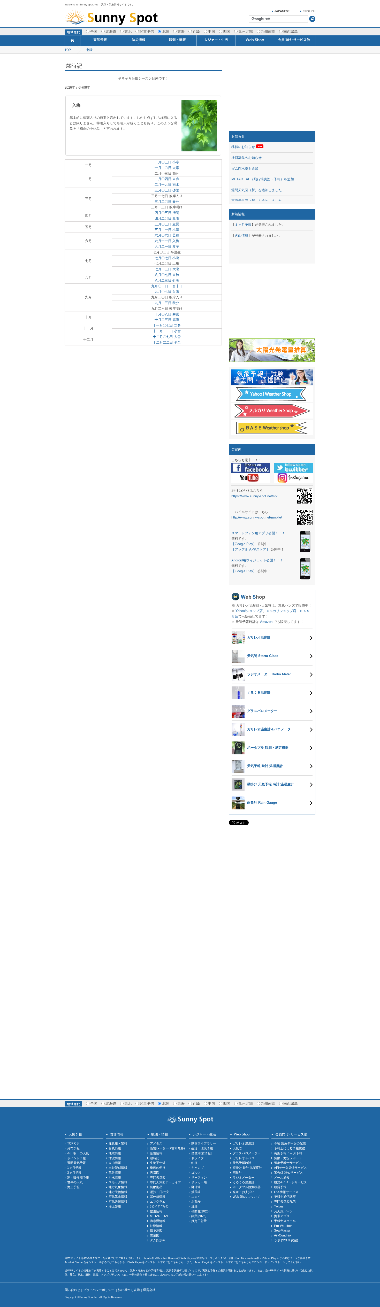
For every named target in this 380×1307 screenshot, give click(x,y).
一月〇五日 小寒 (167, 162)
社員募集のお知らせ (246, 158)
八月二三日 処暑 (167, 280)
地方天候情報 (118, 1192)
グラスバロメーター (247, 1153)
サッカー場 (199, 1182)
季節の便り (157, 1167)
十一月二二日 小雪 (167, 331)
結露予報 (280, 1187)
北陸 (89, 49)
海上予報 (73, 1187)
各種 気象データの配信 (290, 1143)
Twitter (278, 1206)
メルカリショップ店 (281, 611)
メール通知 (282, 1177)
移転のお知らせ (243, 147)
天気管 (237, 1148)
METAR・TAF (159, 1216)
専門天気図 (157, 1177)
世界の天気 (75, 1182)
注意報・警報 (118, 1143)
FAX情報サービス (286, 1192)
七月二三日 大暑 (167, 269)
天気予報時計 (242, 1162)
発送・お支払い (243, 1192)
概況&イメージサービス (290, 1182)
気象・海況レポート (288, 1158)
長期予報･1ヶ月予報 (288, 1153)
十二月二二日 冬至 (167, 342)
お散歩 (196, 1201)
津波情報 (115, 1158)
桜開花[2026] (200, 1211)
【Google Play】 (243, 544)
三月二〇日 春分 (167, 202)
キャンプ (197, 1167)
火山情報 (241, 235)
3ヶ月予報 (74, 1172)
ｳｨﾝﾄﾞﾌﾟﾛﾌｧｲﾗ (159, 1206)
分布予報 (73, 1148)
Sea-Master (282, 1230)
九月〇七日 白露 (167, 291)
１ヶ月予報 (243, 225)
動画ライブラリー (203, 1143)
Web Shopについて (246, 1196)
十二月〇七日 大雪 (167, 337)
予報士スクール (285, 1221)
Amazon (266, 622)
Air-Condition (283, 1235)
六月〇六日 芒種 (167, 235)
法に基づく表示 (129, 1289)
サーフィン (199, 1177)
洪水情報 (115, 1177)
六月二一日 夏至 (167, 247)
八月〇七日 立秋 (167, 275)
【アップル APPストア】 (250, 549)
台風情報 (115, 1148)
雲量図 (154, 1235)
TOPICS (73, 1143)
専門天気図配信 (285, 1201)
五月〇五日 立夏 (167, 224)
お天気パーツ (283, 1211)
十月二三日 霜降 (167, 320)
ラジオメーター (243, 1177)
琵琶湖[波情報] (201, 1153)
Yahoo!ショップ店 (249, 611)
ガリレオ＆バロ (243, 1158)
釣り (194, 1162)
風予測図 (156, 1230)
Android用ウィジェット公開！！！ (257, 560)
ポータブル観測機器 (247, 1187)
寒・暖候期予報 (78, 1177)
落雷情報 (156, 1153)
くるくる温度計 (243, 1182)
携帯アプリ (282, 1216)
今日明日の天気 (78, 1153)
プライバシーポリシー (99, 1289)
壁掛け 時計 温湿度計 (247, 1167)
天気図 (154, 1172)
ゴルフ (196, 1172)
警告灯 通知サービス (288, 1172)
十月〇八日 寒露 (167, 314)
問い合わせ (72, 1289)
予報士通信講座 (285, 1196)
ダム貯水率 (157, 1240)
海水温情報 (157, 1221)
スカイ (196, 1196)
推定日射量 (199, 1221)
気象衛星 (156, 1187)
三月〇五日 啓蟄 (167, 190)
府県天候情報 (118, 1201)
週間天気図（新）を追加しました (256, 190)
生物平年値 (157, 1162)
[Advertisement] (272, 93)
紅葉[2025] (198, 1216)
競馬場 (196, 1192)
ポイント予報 (76, 1158)
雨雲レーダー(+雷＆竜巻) (167, 1148)
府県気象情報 (118, 1196)
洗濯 (194, 1206)
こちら (116, 1262)
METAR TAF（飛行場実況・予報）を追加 (262, 179)
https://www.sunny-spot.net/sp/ (254, 496)
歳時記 (154, 1158)
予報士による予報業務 (289, 1148)
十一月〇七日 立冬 (167, 325)
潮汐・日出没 (159, 1192)
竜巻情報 (115, 1172)
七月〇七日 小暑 (167, 258)
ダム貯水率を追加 (244, 169)
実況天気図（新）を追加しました (256, 201)
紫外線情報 (157, 1196)
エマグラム (157, 1201)
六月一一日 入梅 (167, 241)
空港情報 (156, 1211)
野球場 (196, 1187)
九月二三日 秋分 (167, 303)
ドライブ (197, 1158)
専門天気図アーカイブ (165, 1182)
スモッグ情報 (118, 1182)
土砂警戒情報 (118, 1167)
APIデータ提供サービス (290, 1167)
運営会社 (149, 1289)
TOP (68, 49)
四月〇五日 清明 (167, 213)
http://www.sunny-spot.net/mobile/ (256, 517)
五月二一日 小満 (167, 230)
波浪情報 (156, 1225)
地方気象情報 (118, 1187)
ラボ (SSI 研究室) (286, 1240)
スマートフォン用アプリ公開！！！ (258, 533)
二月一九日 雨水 (167, 185)
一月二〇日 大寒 (167, 168)
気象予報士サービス (288, 1162)
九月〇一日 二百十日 (167, 286)
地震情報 (115, 1153)
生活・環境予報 (202, 1148)
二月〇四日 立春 (167, 179)
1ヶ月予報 (74, 1167)
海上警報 (115, 1206)
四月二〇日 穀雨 (167, 218)
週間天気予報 (76, 1162)
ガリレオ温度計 (243, 1143)
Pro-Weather (283, 1225)
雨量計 (237, 1172)
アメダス (156, 1143)
